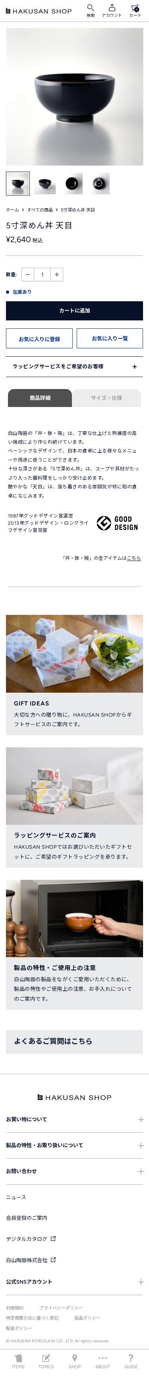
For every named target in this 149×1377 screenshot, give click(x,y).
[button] (39, 338)
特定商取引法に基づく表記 (32, 1318)
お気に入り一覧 (110, 339)
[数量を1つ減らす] (28, 274)
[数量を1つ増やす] (57, 274)
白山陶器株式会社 (27, 1260)
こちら (134, 558)
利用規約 (14, 1308)
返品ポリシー (87, 1318)
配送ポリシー (19, 1328)
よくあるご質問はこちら (53, 1041)
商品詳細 (40, 398)
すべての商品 (40, 210)
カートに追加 (74, 311)
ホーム (12, 210)
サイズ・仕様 (106, 398)
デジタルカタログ (27, 1239)
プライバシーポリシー (61, 1308)
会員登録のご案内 (26, 1218)
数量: (11, 274)
